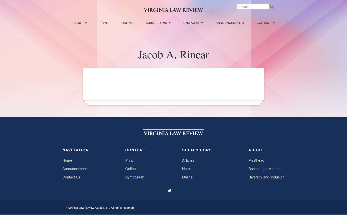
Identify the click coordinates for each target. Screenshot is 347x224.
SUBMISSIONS (197, 150)
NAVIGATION (75, 150)
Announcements (230, 23)
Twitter (169, 190)
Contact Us (71, 176)
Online (127, 23)
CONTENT (135, 150)
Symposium (134, 176)
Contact (264, 23)
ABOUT (255, 150)
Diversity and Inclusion (266, 176)
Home (67, 160)
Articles (188, 160)
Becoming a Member (265, 168)
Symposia (191, 23)
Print (104, 23)
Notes (187, 168)
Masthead (256, 160)
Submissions (156, 23)
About (77, 23)
